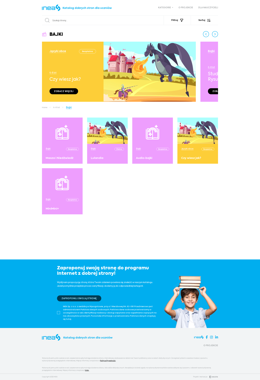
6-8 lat (53, 73)
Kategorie (164, 8)
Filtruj (174, 20)
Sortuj (201, 20)
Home (44, 108)
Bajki (211, 51)
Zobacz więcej (64, 91)
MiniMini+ (52, 208)
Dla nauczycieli (208, 8)
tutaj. (87, 370)
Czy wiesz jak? (191, 158)
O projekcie (185, 8)
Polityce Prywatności (108, 361)
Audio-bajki (144, 158)
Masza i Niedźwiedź (59, 158)
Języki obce (58, 51)
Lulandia (97, 158)
